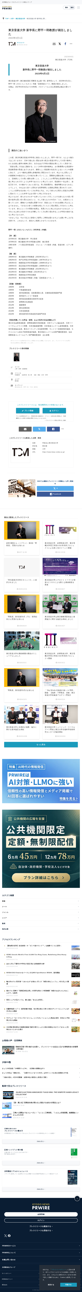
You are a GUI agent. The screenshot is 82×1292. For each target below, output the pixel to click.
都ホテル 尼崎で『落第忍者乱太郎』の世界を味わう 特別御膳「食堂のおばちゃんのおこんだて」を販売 (37, 992)
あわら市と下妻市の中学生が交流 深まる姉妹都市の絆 (25, 964)
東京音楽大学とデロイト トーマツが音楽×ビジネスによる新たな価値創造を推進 (60, 582)
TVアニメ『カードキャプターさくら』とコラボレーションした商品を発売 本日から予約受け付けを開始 (38, 1019)
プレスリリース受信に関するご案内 (56, 420)
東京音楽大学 (20, 18)
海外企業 (5, 929)
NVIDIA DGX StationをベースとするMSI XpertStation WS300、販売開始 (33, 972)
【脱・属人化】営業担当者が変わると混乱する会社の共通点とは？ (37, 1102)
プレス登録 (28, 411)
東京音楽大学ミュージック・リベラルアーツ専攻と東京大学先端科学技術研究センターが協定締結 (60, 729)
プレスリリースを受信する (40, 1230)
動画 (3, 923)
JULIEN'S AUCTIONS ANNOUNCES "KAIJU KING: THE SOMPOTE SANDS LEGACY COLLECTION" (47, 1093)
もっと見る (41, 744)
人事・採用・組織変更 (21, 368)
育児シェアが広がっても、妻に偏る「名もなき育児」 (25, 1000)
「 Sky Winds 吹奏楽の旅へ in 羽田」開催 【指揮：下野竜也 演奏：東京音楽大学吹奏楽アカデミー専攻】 (60, 692)
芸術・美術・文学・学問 (41, 375)
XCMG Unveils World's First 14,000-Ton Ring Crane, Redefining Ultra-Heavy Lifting (36, 956)
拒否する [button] (51, 1285)
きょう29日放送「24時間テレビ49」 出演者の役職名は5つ (23, 1068)
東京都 (17, 381)
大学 (12, 18)
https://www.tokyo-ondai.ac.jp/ (53, 452)
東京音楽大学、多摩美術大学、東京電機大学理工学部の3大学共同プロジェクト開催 (60, 656)
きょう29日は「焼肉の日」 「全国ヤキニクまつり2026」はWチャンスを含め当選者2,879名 (35, 1073)
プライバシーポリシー (58, 1269)
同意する (68, 1284)
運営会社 (4, 1285)
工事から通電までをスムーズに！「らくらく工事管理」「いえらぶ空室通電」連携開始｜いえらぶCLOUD (46, 1114)
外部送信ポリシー (7, 1279)
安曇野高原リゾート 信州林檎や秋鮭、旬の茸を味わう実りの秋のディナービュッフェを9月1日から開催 (37, 1010)
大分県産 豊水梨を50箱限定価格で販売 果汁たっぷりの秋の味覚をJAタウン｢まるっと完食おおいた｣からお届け (37, 1028)
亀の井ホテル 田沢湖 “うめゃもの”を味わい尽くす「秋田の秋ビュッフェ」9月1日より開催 (37, 983)
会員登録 (41, 1214)
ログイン (55, 411)
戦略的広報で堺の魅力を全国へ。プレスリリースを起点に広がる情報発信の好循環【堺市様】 (47, 1048)
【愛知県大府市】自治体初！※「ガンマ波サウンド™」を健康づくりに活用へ (33, 946)
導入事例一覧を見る (22, 1051)
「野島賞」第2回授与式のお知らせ (20, 690)
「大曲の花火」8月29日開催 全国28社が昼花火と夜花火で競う (25, 1077)
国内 (66, 7)
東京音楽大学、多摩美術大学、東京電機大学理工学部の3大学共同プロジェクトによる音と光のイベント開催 (60, 545)
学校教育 (17, 375)
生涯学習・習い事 (27, 375)
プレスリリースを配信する (40, 1226)
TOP (7, 18)
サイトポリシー (6, 1273)
